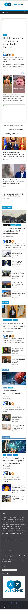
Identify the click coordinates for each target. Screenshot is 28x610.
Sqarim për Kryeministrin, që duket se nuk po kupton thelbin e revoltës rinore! (14, 326)
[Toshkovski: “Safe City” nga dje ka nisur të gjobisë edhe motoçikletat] (6, 254)
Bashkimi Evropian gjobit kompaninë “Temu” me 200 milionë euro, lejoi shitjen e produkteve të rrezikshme (18, 488)
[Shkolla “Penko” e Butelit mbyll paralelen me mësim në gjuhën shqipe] (6, 294)
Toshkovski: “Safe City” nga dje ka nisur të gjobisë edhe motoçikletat (18, 253)
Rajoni (5, 34)
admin (11, 50)
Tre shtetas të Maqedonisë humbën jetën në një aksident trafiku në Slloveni (14, 231)
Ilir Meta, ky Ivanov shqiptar (17, 129)
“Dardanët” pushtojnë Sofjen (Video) (13, 125)
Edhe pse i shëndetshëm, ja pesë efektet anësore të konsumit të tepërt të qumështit (18, 428)
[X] (7, 55)
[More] (13, 55)
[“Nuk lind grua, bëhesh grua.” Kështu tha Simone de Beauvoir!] (6, 351)
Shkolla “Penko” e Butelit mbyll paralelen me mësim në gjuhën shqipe (18, 293)
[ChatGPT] (10, 55)
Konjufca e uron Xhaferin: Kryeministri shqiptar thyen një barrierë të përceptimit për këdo (13, 154)
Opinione (5, 320)
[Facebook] (4, 55)
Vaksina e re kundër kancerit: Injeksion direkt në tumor (13, 393)
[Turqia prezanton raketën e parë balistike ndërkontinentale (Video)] (6, 499)
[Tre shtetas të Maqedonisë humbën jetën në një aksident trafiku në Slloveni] (14, 216)
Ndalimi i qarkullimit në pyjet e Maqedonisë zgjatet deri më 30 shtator (18, 284)
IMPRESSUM (11, 537)
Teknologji (9, 454)
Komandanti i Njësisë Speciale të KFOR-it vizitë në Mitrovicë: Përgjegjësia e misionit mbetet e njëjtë (18, 274)
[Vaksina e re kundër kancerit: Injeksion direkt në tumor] (14, 378)
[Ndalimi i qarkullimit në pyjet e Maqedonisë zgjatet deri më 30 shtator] (6, 285)
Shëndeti (5, 387)
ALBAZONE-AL (10, 540)
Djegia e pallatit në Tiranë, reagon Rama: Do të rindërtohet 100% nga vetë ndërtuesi (13, 182)
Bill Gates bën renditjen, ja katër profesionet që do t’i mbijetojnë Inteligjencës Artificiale (13, 462)
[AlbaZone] (3, 12)
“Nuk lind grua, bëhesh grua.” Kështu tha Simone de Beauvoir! (18, 350)
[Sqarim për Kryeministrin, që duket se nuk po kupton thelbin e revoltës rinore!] (14, 311)
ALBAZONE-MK (18, 540)
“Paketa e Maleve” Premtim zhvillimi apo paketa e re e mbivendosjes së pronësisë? (18, 360)
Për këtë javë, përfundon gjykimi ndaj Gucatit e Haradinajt (13, 195)
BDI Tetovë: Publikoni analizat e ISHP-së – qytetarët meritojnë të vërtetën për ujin (17, 263)
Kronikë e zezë (6, 225)
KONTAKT (4, 537)
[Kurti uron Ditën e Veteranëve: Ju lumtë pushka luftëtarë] (6, 418)
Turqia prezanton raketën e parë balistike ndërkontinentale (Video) (18, 498)
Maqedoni (13, 225)
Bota (4, 454)
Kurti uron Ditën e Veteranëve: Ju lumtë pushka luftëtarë (17, 417)
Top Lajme (19, 225)
